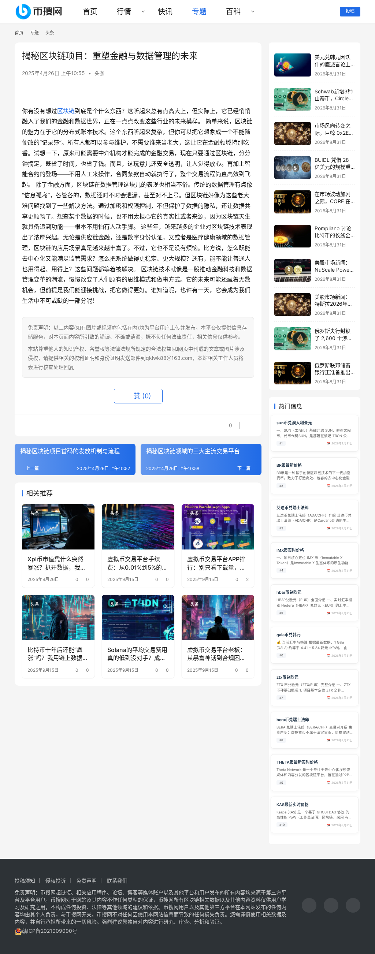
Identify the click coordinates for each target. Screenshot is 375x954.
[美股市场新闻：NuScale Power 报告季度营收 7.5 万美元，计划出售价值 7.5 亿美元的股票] (292, 270)
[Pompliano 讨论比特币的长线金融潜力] (292, 236)
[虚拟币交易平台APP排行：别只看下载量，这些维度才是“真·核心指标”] (218, 526)
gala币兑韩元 (288, 635)
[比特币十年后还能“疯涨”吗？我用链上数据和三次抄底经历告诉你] (58, 617)
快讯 (165, 11)
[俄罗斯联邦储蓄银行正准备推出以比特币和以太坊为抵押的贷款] (292, 373)
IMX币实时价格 (290, 550)
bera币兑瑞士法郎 (292, 720)
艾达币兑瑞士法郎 (292, 508)
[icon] (309, 906)
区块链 (66, 111)
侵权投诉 (55, 880)
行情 (123, 11)
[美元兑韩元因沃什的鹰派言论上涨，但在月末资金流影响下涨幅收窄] (292, 65)
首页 (90, 11)
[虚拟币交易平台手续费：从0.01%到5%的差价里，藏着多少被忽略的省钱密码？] (138, 526)
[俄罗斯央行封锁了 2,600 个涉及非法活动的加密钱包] (292, 338)
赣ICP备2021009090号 (49, 931)
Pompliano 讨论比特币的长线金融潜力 (333, 235)
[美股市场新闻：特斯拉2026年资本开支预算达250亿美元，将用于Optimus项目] (292, 304)
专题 (199, 11)
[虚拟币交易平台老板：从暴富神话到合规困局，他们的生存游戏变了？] (218, 617)
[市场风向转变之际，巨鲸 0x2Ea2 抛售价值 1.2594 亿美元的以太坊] (292, 133)
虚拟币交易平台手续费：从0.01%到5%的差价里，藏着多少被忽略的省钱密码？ (137, 563)
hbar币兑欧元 (288, 592)
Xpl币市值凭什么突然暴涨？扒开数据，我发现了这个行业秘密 (56, 563)
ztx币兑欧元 (287, 677)
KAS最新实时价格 (292, 804)
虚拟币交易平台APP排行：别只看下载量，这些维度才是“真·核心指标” (216, 563)
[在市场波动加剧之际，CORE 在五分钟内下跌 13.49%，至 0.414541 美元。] (292, 201)
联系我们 (117, 880)
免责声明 (86, 880)
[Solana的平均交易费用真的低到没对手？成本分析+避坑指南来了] (138, 617)
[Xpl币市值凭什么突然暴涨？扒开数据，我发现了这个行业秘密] (58, 526)
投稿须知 (25, 880)
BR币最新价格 (289, 465)
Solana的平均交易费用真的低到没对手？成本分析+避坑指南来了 (137, 654)
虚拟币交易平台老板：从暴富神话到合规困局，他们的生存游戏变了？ (216, 654)
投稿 (350, 11)
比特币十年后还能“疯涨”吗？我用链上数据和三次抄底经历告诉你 (57, 654)
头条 (99, 73)
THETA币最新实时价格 (297, 762)
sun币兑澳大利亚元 (294, 423)
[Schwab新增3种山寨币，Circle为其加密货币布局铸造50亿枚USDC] (292, 99)
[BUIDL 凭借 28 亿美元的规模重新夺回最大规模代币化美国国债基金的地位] (292, 167)
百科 (233, 11)
